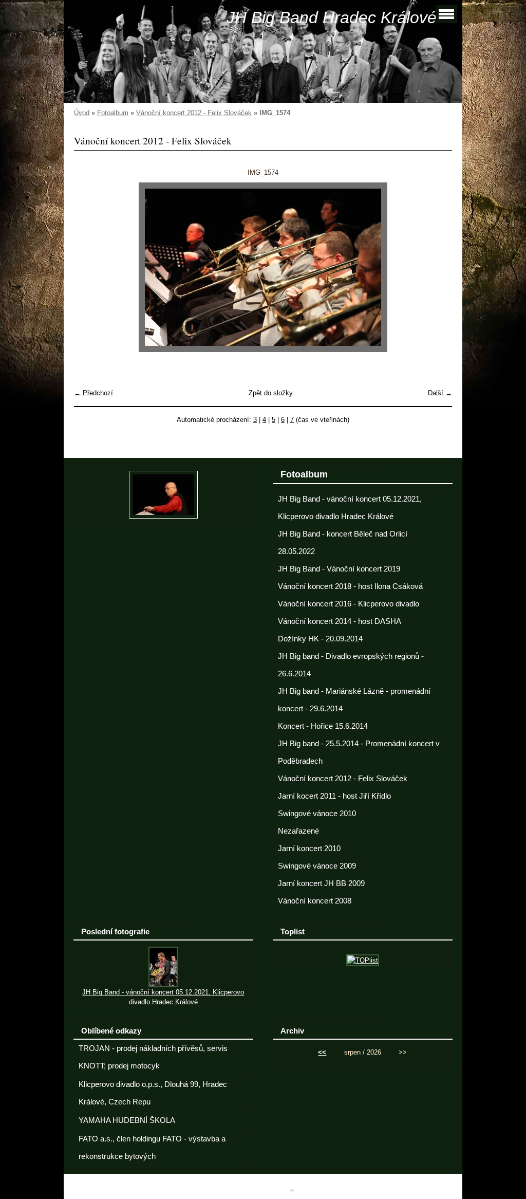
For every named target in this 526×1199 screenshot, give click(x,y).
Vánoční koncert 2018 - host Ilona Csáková (350, 586)
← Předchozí (93, 393)
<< (322, 1052)
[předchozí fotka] (90, 267)
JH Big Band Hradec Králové (332, 17)
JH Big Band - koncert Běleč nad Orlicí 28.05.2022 (342, 543)
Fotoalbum (112, 113)
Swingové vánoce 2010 (317, 813)
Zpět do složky (271, 393)
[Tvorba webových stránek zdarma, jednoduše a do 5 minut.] (292, 1190)
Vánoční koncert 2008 (314, 901)
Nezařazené (298, 831)
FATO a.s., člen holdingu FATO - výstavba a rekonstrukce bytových (152, 1147)
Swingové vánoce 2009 (317, 866)
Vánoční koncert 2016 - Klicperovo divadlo (348, 604)
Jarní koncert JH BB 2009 (321, 883)
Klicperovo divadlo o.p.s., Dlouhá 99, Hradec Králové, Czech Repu (153, 1093)
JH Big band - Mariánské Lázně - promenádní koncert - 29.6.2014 (354, 700)
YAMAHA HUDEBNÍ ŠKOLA (127, 1120)
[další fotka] (435, 267)
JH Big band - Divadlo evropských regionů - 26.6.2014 (351, 665)
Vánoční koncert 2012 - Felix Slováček (194, 113)
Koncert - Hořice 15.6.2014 (323, 726)
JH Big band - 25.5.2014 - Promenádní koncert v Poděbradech (359, 752)
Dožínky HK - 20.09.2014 (320, 639)
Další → (440, 393)
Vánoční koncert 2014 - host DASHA (339, 621)
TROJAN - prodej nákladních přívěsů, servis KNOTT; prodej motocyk (153, 1057)
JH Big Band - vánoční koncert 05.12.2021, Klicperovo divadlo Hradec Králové (350, 508)
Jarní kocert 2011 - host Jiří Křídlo (334, 796)
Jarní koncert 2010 (309, 848)
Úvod (81, 113)
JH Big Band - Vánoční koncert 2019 (339, 569)
